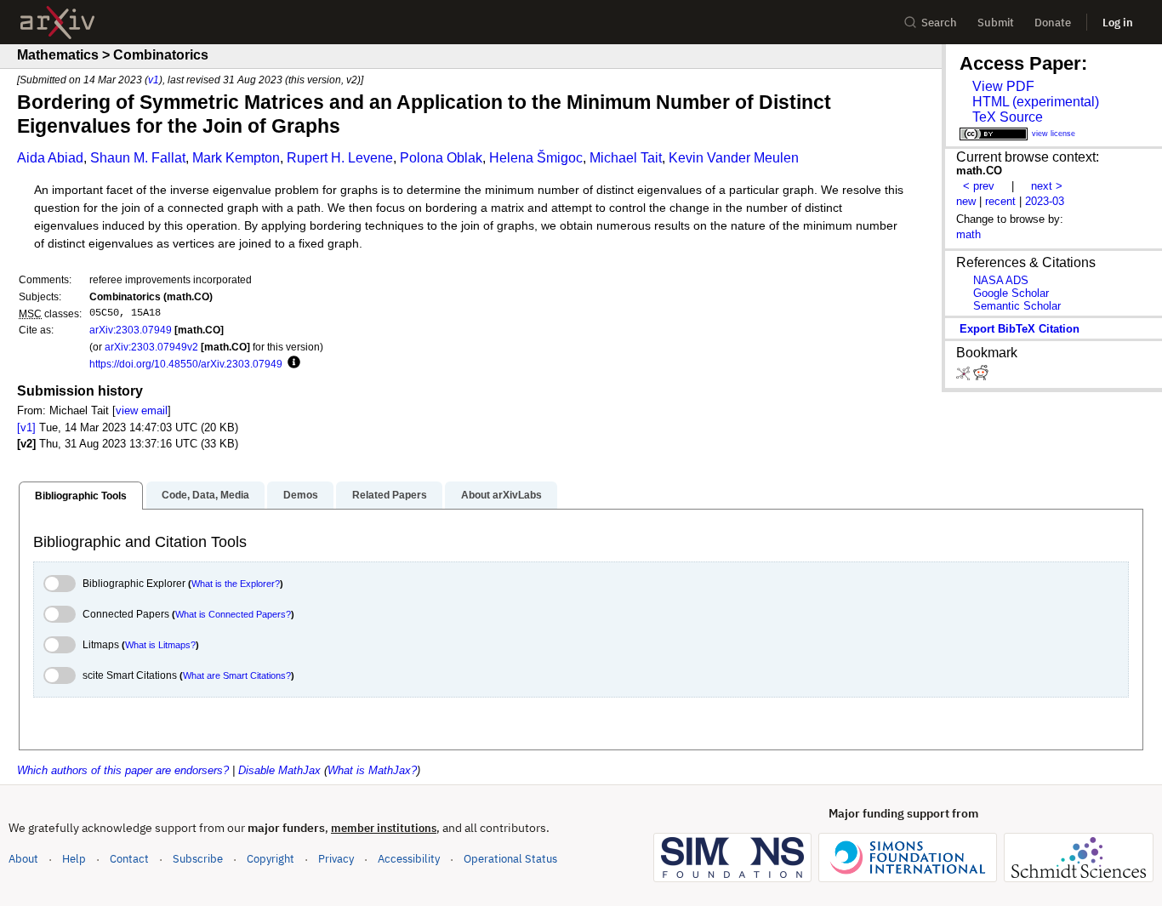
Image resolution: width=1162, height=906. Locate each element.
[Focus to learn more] (291, 363)
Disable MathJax (279, 770)
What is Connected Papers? (233, 614)
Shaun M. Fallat (137, 158)
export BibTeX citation (1019, 328)
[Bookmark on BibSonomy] (964, 376)
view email (142, 410)
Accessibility (409, 859)
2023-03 (1044, 201)
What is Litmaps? (160, 645)
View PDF (1003, 86)
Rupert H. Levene (340, 158)
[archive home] (57, 22)
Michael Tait (626, 158)
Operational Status (510, 858)
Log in (1117, 22)
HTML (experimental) (1035, 101)
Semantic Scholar (1017, 305)
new (966, 201)
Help (74, 859)
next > (1046, 185)
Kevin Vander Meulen (734, 158)
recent (1000, 201)
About (23, 859)
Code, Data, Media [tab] (205, 495)
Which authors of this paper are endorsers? (123, 770)
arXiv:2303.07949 (130, 329)
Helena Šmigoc (536, 158)
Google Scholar (1011, 293)
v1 (153, 79)
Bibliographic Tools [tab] (81, 496)
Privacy (336, 859)
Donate (1052, 22)
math (968, 234)
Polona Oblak (441, 158)
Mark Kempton (236, 158)
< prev (978, 185)
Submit (995, 22)
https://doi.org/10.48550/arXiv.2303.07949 (185, 363)
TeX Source (1007, 117)
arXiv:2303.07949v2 (151, 346)
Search (939, 22)
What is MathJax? (372, 770)
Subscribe (198, 859)
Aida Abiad (50, 158)
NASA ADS (1000, 280)
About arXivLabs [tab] (501, 495)
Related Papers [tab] (389, 495)
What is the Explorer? (235, 583)
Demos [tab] (300, 495)
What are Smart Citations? (237, 675)
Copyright (270, 859)
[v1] (26, 427)
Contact (129, 859)
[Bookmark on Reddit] (980, 376)
